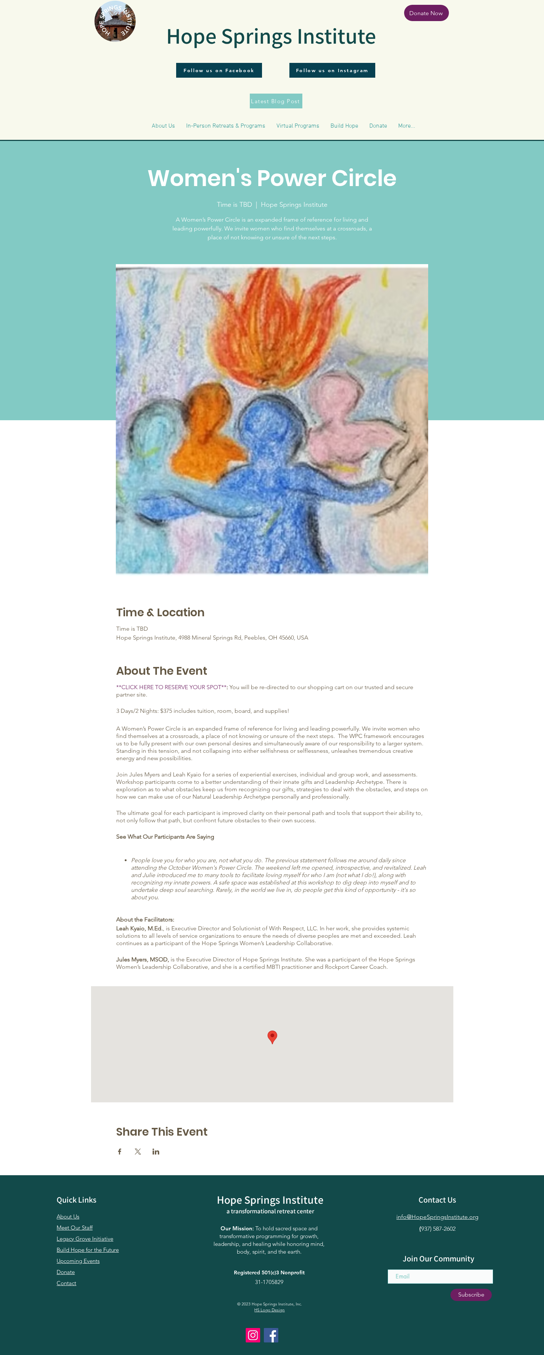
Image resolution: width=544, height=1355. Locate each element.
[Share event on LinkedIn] (155, 1152)
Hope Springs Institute (271, 35)
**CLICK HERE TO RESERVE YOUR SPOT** (171, 687)
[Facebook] (271, 1335)
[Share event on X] (137, 1152)
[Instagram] (253, 1335)
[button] (163, 126)
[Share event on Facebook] (119, 1152)
